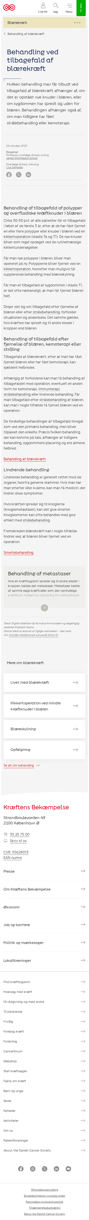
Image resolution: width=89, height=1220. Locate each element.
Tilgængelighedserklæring (44, 1207)
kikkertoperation (17, 236)
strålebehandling (46, 312)
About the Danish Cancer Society (27, 1150)
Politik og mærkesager (23, 942)
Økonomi (11, 907)
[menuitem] (42, 7)
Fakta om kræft (14, 1081)
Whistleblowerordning (44, 1189)
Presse (9, 871)
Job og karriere (16, 924)
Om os (8, 1130)
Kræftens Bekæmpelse (36, 807)
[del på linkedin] (28, 175)
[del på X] (18, 175)
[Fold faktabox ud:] (44, 608)
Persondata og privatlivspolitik (44, 1201)
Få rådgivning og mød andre (23, 1001)
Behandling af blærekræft (26, 34)
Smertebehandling (18, 552)
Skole (7, 1101)
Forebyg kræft (13, 1031)
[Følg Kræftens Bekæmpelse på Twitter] (44, 1169)
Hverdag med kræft (17, 992)
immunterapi (49, 389)
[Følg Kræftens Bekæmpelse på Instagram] (32, 1169)
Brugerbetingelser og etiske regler (44, 1195)
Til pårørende (12, 1011)
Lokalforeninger (17, 960)
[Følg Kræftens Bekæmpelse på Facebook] (21, 1169)
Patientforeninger (15, 1140)
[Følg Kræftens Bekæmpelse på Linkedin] (56, 1169)
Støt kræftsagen (15, 1071)
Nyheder (9, 1110)
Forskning (10, 1041)
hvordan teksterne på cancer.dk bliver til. (33, 634)
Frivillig (8, 1021)
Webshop (10, 1061)
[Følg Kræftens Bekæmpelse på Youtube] (68, 1169)
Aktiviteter (11, 1120)
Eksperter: (12, 151)
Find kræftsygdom (16, 982)
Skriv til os (18, 841)
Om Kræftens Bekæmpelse (27, 889)
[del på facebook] (9, 175)
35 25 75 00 (19, 834)
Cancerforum (12, 1051)
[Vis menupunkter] (44, 22)
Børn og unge (13, 1091)
